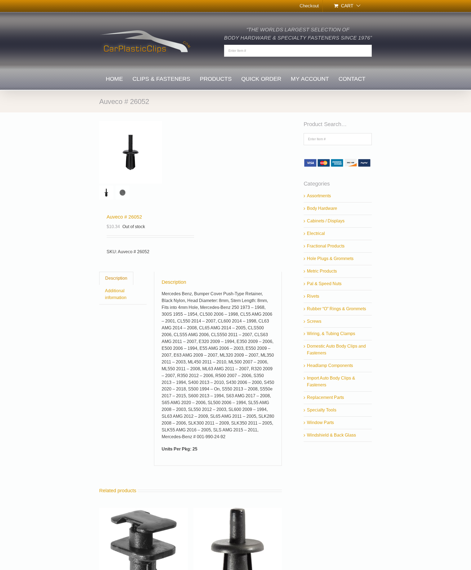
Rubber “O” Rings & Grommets (336, 308)
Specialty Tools (321, 410)
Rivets (313, 296)
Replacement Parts (325, 397)
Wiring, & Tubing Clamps (331, 333)
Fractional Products (326, 246)
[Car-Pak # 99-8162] (237, 511)
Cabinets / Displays (326, 221)
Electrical (316, 233)
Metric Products (322, 271)
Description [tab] (116, 278)
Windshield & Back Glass (331, 435)
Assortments (319, 195)
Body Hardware (322, 208)
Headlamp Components (330, 365)
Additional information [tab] (115, 294)
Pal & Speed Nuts (324, 283)
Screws (314, 321)
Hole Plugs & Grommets (330, 258)
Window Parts (320, 422)
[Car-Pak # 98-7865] (143, 511)
